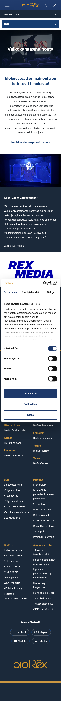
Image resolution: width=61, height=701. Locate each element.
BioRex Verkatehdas (15, 430)
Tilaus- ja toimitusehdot (41, 552)
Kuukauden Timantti (44, 520)
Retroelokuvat (41, 514)
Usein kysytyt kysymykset (41, 585)
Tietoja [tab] (50, 292)
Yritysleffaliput (12, 490)
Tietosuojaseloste (43, 603)
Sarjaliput (38, 531)
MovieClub (39, 484)
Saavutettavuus (42, 598)
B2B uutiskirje (12, 517)
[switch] (52, 358)
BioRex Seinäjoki (42, 437)
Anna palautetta (13, 566)
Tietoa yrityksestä (14, 549)
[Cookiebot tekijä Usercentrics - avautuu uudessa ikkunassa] (43, 283)
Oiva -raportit (12, 582)
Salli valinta (30, 404)
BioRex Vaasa (40, 463)
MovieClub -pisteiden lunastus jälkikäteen (43, 494)
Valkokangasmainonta (16, 511)
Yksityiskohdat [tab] (30, 292)
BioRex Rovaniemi (43, 425)
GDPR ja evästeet (43, 609)
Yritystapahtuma (13, 501)
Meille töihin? (11, 571)
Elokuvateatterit (13, 484)
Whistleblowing (13, 588)
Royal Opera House (44, 525)
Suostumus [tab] (10, 292)
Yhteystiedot (11, 560)
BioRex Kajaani (12, 442)
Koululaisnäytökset (15, 506)
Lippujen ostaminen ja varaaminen (44, 561)
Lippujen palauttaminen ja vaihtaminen (42, 573)
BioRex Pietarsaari (14, 455)
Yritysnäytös (11, 495)
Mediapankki (11, 577)
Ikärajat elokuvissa (43, 592)
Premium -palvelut (43, 536)
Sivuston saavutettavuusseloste (16, 596)
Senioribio (39, 503)
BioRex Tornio (41, 450)
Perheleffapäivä (42, 509)
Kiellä (30, 414)
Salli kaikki (31, 393)
